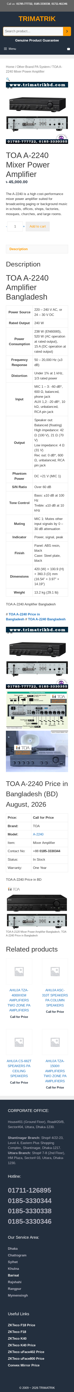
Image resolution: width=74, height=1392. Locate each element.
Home (10, 66)
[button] (8, 79)
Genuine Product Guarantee (37, 40)
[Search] (67, 31)
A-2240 (38, 834)
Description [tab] (18, 249)
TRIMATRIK (37, 18)
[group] (37, 1300)
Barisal (13, 1275)
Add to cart (38, 226)
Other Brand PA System (33, 66)
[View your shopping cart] (68, 49)
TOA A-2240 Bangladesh (47, 619)
